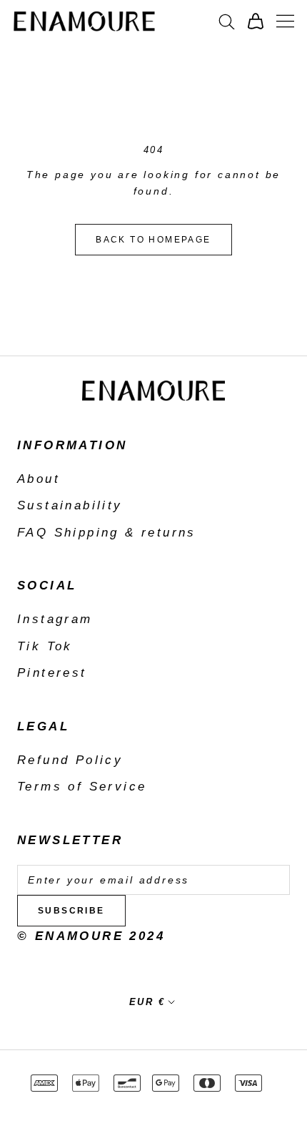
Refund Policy (70, 760)
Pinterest (52, 673)
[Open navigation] (285, 21)
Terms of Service (81, 786)
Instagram (55, 619)
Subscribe (71, 911)
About (38, 479)
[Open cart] (255, 21)
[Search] (226, 21)
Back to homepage (153, 240)
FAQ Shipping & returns (106, 532)
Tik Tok (45, 646)
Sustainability (70, 505)
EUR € (147, 1002)
